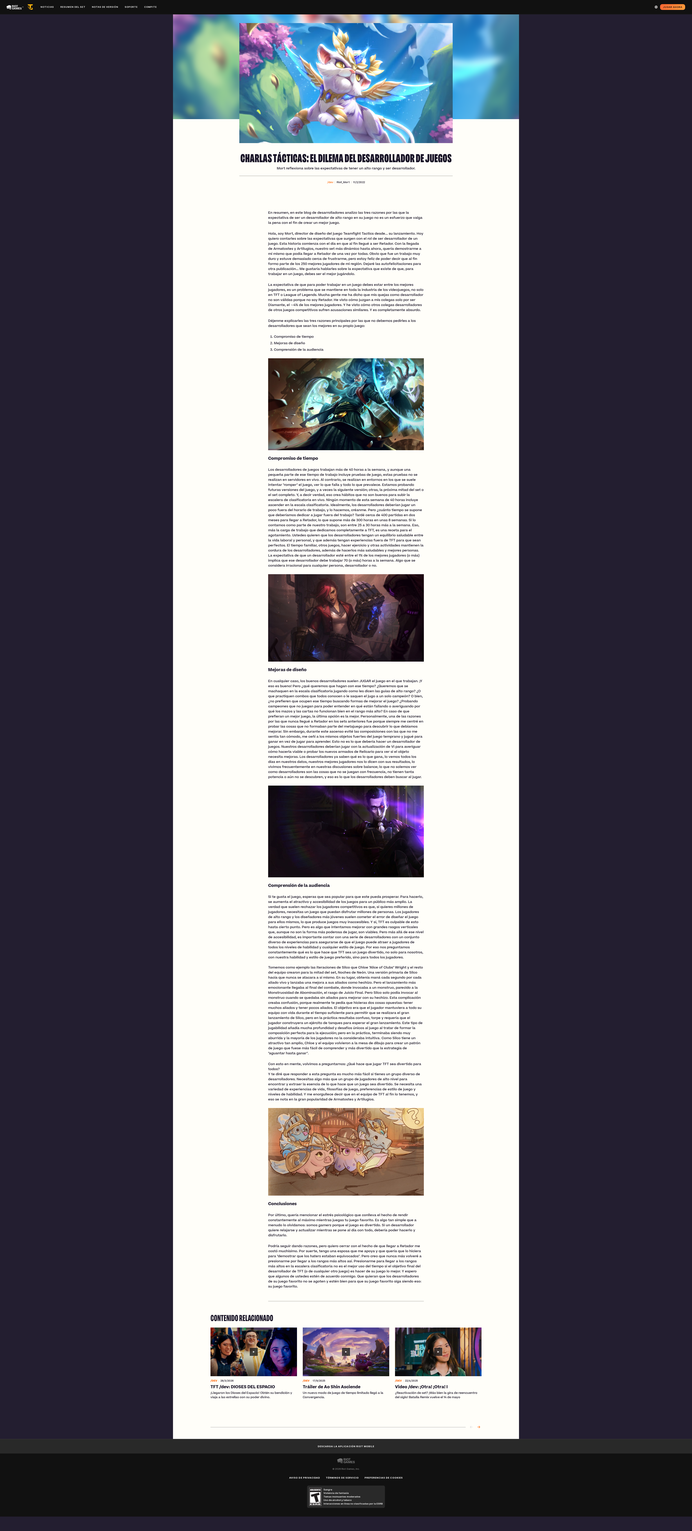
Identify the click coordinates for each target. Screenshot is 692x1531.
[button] (330, 183)
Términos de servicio (342, 1477)
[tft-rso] (31, 7)
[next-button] (479, 1427)
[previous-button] (471, 1427)
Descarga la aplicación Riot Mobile (346, 1446)
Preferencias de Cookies (384, 1477)
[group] (346, 1373)
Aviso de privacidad (304, 1477)
